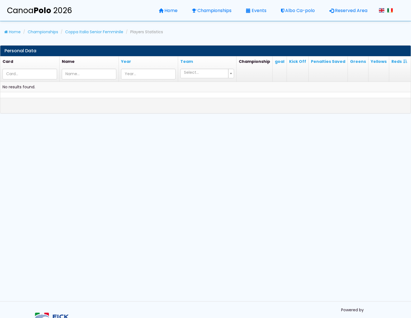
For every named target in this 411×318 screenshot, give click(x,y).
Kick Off (297, 61)
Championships (214, 10)
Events (259, 10)
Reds (396, 61)
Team (186, 61)
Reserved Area (351, 10)
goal (279, 61)
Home (171, 10)
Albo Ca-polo (300, 10)
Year (126, 61)
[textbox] (205, 72)
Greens (358, 61)
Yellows (379, 61)
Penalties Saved (328, 61)
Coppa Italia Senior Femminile (94, 32)
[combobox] (207, 73)
